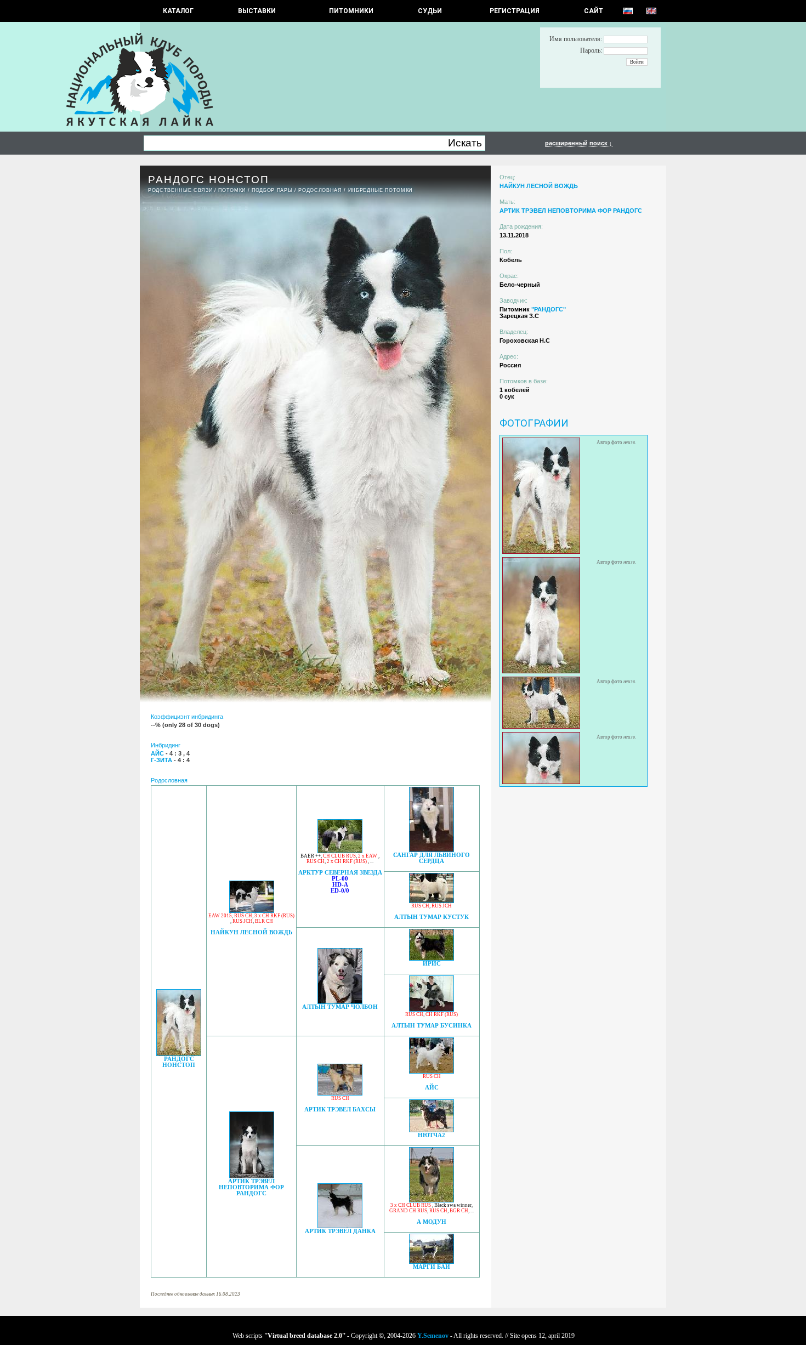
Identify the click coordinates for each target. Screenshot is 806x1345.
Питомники (351, 11)
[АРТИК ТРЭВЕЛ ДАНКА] (339, 1225)
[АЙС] (431, 1070)
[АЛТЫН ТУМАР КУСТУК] (431, 900)
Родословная (320, 190)
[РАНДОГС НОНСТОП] (178, 1053)
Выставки (257, 11)
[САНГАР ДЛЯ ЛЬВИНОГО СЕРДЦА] (431, 849)
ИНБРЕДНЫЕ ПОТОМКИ (380, 190)
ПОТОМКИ (232, 190)
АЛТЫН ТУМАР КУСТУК (431, 917)
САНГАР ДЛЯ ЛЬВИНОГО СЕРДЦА (431, 858)
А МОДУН (431, 1222)
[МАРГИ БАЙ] (431, 1260)
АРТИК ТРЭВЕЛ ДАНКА (340, 1231)
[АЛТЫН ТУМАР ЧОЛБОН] (339, 1001)
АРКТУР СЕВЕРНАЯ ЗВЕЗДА (340, 873)
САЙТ (593, 11)
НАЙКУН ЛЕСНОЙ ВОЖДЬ (251, 932)
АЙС (432, 1088)
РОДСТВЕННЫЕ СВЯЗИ (180, 190)
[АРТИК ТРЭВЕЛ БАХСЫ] (339, 1092)
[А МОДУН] (431, 1199)
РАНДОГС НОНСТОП (178, 1062)
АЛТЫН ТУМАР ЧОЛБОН (340, 1007)
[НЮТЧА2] (431, 1129)
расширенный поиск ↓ (578, 143)
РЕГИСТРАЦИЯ (515, 11)
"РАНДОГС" (548, 309)
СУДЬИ (430, 11)
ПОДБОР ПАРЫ (272, 190)
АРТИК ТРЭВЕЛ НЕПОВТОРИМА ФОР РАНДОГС (251, 1187)
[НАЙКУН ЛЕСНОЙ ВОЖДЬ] (251, 910)
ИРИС (432, 964)
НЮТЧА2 (431, 1135)
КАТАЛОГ (178, 11)
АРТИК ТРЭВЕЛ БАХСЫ (340, 1109)
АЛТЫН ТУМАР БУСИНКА (431, 1026)
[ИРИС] (431, 957)
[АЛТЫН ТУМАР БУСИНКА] (431, 1008)
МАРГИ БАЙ (431, 1267)
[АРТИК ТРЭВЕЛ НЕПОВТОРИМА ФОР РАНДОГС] (251, 1175)
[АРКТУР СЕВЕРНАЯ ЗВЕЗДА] (339, 850)
